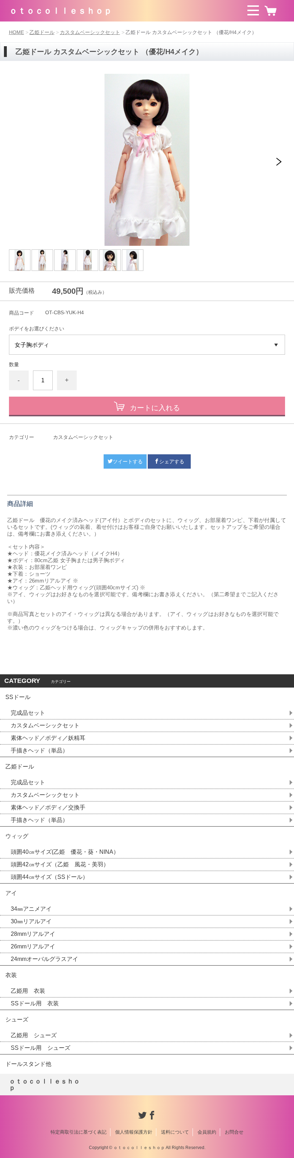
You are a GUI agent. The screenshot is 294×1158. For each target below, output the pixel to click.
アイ (11, 893)
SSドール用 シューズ (40, 1048)
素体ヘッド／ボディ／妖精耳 (48, 738)
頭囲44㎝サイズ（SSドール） (49, 877)
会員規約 (207, 1132)
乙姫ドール (41, 32)
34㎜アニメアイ (31, 909)
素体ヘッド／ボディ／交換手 (48, 807)
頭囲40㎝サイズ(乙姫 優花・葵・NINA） (65, 852)
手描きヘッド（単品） (39, 750)
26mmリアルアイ (33, 946)
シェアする (171, 461)
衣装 (11, 975)
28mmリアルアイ (33, 934)
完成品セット (28, 713)
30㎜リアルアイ (31, 921)
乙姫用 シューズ (34, 1035)
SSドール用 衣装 (35, 1003)
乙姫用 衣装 (28, 991)
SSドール (17, 697)
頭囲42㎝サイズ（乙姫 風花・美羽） (60, 864)
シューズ (16, 1019)
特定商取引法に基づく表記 (78, 1132)
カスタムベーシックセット (90, 32)
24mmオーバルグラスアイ (44, 959)
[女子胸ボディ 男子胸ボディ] (147, 345)
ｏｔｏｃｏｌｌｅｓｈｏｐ (60, 10)
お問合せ (234, 1132)
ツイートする (128, 461)
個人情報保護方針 (133, 1132)
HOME (16, 32)
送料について (175, 1132)
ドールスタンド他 (28, 1064)
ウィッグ (16, 836)
